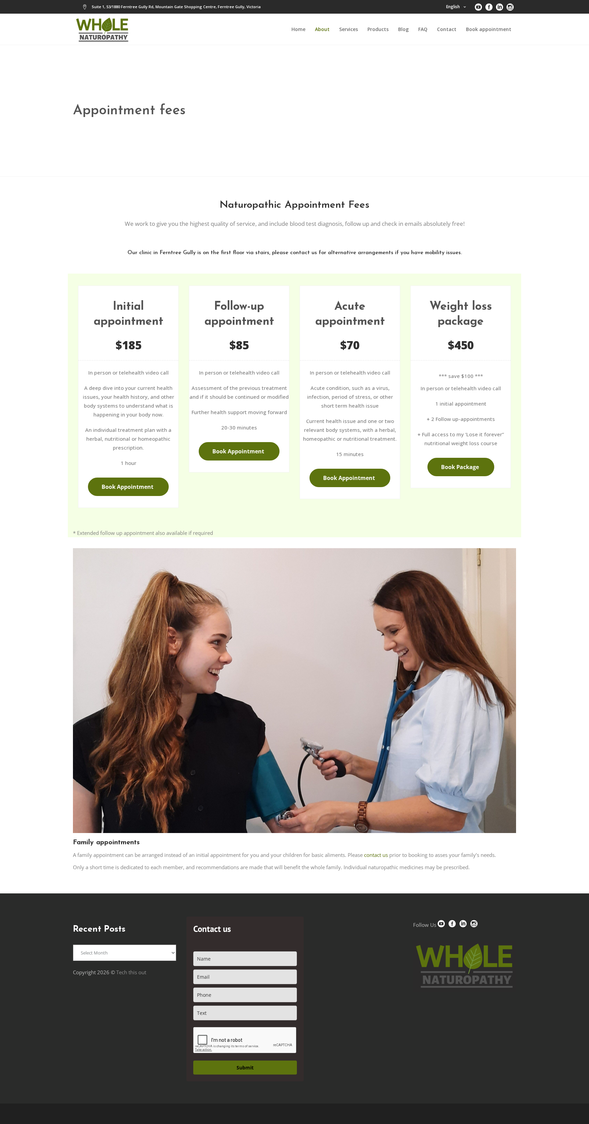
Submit (245, 1067)
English (453, 7)
